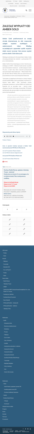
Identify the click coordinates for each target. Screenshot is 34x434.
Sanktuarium (26, 1)
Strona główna (12, 16)
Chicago (6, 400)
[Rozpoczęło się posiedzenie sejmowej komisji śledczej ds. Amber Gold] (10, 224)
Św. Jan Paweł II (7, 269)
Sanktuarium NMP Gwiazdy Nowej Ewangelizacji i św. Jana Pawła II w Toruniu (16, 290)
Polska (23, 16)
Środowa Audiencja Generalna (11, 392)
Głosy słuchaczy (8, 366)
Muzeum (17, 3)
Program (5, 409)
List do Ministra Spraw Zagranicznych (12, 152)
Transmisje (6, 360)
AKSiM (20, 1)
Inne (5, 369)
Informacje (19, 16)
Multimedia (5, 317)
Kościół (4, 258)
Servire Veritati (22, 5)
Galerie (5, 395)
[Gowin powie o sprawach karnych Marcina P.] (24, 219)
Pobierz (5, 140)
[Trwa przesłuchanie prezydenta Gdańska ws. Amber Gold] (24, 233)
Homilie (6, 343)
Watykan (5, 261)
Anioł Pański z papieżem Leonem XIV (12, 386)
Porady (6, 331)
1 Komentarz (16, 32)
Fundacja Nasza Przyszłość (9, 297)
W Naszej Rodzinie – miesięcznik (10, 303)
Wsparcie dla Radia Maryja (11, 182)
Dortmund (6, 403)
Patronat (5, 416)
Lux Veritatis (10, 3)
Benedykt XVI (6, 267)
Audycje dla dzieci (8, 351)
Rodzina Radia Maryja (8, 398)
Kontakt (4, 414)
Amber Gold (8, 166)
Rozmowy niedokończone (10, 326)
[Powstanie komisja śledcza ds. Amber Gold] (10, 233)
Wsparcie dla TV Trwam (10, 184)
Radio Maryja (8, 1)
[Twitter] (25, 429)
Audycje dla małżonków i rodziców (12, 346)
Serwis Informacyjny (9, 372)
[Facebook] (23, 429)
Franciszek (5, 264)
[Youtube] (30, 429)
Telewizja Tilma (7, 308)
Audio (4, 320)
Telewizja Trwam (7, 283)
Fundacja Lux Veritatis (8, 294)
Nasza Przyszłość (13, 5)
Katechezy (6, 329)
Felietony (6, 334)
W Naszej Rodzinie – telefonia (10, 305)
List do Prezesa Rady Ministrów (11, 158)
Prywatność (5, 419)
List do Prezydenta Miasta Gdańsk (11, 150)
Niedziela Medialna (8, 363)
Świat (4, 255)
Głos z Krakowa (8, 340)
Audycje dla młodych (9, 354)
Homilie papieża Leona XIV (10, 389)
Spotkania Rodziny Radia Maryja (11, 357)
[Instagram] (28, 429)
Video (4, 383)
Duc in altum (7, 337)
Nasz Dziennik (23, 3)
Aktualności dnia (8, 323)
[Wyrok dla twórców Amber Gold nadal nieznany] (24, 229)
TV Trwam (15, 1)
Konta (4, 411)
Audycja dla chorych (9, 349)
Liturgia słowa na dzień (8, 406)
